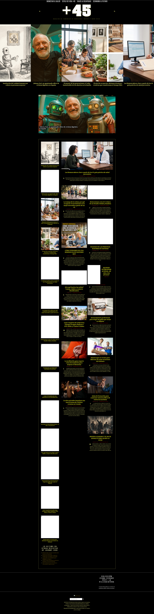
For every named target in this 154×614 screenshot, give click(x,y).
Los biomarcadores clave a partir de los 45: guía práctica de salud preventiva (138, 84)
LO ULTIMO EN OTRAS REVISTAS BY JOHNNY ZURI (50, 548)
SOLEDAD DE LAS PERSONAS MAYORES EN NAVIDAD (100, 248)
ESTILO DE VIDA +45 (68, 1)
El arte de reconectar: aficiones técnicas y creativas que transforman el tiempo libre (107, 84)
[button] (83, 599)
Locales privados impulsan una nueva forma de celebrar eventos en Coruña (74, 402)
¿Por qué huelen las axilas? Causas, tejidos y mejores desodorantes (74, 289)
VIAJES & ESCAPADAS (84, 1)
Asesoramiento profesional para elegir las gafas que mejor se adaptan (100, 319)
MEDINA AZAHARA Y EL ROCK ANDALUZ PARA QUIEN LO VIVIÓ (100, 438)
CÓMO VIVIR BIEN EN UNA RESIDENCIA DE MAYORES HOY (74, 252)
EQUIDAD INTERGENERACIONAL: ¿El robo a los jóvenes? (106, 271)
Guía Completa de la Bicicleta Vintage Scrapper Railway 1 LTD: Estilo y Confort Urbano (74, 324)
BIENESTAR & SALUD (53, 1)
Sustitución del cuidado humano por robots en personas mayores (15, 84)
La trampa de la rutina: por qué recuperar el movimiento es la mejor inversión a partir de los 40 (74, 204)
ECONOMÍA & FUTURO (100, 1)
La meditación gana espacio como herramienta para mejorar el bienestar (74, 362)
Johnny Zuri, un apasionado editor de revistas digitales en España (46, 84)
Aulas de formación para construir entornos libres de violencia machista (100, 397)
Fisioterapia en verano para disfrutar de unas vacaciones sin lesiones (100, 359)
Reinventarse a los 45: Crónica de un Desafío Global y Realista (100, 203)
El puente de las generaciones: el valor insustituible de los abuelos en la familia (77, 84)
